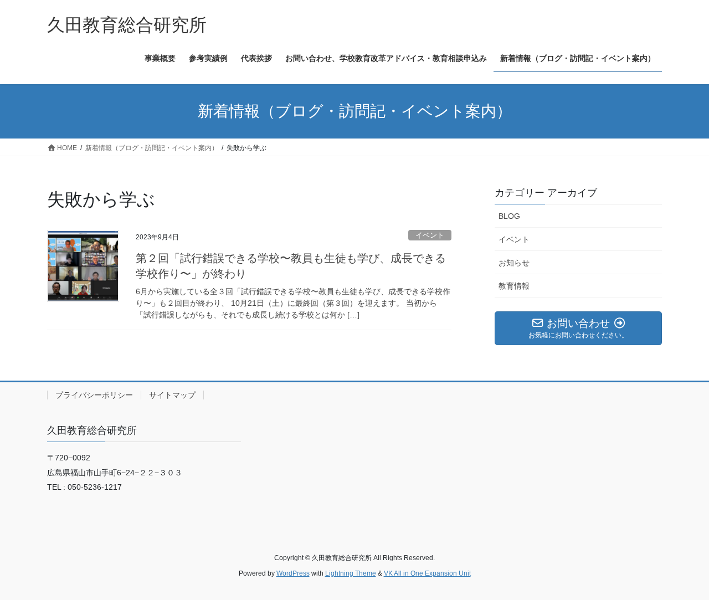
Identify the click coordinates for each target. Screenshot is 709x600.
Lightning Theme (350, 573)
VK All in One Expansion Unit (427, 573)
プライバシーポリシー (94, 395)
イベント (429, 235)
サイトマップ (172, 395)
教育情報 (514, 285)
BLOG (509, 216)
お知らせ (514, 262)
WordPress (293, 573)
